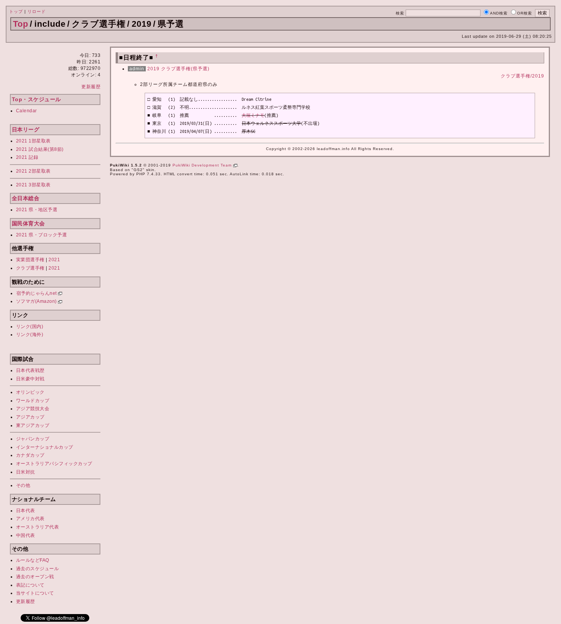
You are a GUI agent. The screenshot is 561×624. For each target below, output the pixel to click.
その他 (23, 485)
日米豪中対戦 (30, 379)
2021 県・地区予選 (37, 209)
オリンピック (30, 392)
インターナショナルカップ (44, 447)
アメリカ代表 (30, 518)
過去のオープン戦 (35, 576)
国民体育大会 (28, 223)
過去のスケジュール (37, 568)
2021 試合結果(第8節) (40, 149)
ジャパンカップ (33, 438)
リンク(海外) (30, 334)
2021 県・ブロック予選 (41, 235)
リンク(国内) (30, 326)
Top (20, 24)
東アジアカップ (33, 425)
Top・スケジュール (36, 99)
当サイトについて (35, 593)
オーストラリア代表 (37, 527)
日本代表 (25, 510)
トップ (16, 11)
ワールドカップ (33, 400)
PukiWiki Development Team (202, 165)
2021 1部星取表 (33, 141)
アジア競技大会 (33, 408)
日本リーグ (26, 129)
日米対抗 (25, 472)
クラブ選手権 (30, 268)
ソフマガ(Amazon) (37, 301)
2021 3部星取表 (33, 185)
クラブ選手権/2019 (522, 76)
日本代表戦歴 (30, 370)
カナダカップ (30, 455)
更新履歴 (90, 86)
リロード (36, 11)
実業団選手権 (30, 259)
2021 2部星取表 (33, 171)
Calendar (26, 110)
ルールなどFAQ (32, 560)
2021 (54, 259)
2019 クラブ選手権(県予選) (178, 68)
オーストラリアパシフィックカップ (54, 463)
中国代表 (25, 535)
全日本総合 (26, 198)
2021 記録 (27, 157)
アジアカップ (30, 417)
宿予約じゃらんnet (37, 293)
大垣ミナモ (253, 115)
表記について (30, 585)
